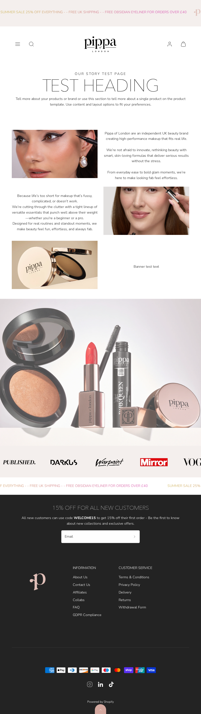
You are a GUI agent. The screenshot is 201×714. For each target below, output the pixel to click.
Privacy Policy (129, 584)
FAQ (76, 607)
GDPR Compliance (87, 615)
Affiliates (80, 592)
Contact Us (81, 584)
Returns (125, 600)
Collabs (79, 600)
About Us (80, 577)
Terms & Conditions (134, 577)
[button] (18, 44)
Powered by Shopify (100, 702)
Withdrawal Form (132, 607)
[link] (170, 44)
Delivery (125, 592)
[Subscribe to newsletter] (134, 536)
